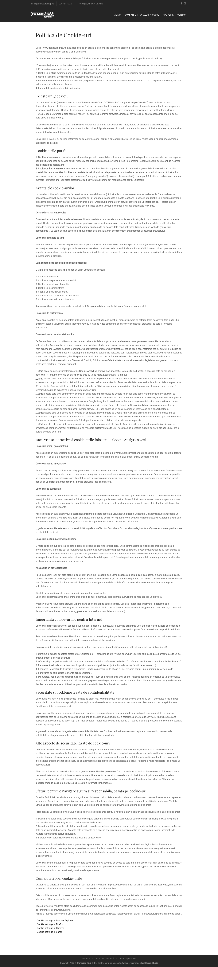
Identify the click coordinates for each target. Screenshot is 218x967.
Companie (130, 15)
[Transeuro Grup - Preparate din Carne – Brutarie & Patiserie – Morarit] (42, 15)
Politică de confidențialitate (121, 959)
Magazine (168, 15)
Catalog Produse (149, 15)
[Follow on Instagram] (185, 3)
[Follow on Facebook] (182, 3)
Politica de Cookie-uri (93, 959)
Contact (182, 15)
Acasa (117, 15)
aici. (150, 439)
